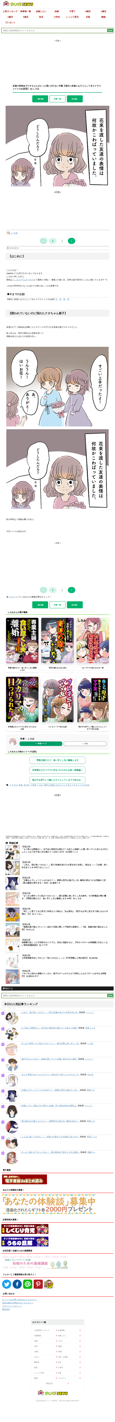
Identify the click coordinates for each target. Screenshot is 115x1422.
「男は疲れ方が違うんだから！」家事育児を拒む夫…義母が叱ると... (49, 1121)
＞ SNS (85, 743)
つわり (60, 1341)
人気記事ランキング (41, 1330)
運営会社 (6, 1309)
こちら (77, 838)
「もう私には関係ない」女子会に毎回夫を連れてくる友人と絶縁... (49, 1028)
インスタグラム (19, 279)
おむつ (36, 1357)
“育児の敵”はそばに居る (57, 668)
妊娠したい (41, 11)
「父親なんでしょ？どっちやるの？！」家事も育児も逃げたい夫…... (49, 1090)
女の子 (26, 785)
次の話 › (75, 99)
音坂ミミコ (90, 1028)
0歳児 (88, 11)
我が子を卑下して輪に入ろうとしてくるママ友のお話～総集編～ (58, 780)
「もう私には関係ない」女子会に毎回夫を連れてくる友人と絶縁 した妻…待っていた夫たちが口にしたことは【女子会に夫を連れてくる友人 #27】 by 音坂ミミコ (65, 850)
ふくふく (90, 1012)
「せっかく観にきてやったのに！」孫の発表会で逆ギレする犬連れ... (50, 1152)
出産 (36, 1346)
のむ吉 (90, 1074)
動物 (103, 17)
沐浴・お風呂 (63, 1357)
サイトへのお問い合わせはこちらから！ (19, 1299)
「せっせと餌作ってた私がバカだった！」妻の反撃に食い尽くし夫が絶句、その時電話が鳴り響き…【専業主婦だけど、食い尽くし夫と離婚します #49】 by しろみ (64, 897)
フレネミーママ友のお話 (57, 727)
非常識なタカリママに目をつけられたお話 (22, 728)
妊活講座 (61, 1330)
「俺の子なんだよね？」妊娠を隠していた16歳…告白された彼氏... (49, 1059)
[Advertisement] (57, 59)
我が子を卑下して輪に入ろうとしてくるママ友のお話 (92, 728)
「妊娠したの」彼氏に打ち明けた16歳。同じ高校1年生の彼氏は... (48, 1105)
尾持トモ (91, 1090)
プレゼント (10, 22)
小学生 (57, 17)
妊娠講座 (37, 1335)
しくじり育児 (72, 17)
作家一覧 (57, 99)
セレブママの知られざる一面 (93, 668)
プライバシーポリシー (12, 1306)
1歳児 (103, 11)
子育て (72, 11)
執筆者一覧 (25, 11)
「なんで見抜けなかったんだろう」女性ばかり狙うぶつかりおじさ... (50, 1074)
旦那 (88, 17)
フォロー (12, 597)
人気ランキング (10, 11)
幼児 (41, 17)
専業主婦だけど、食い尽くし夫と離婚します (22, 669)
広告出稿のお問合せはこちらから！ (18, 1303)
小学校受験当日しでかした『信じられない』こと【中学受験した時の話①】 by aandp (60, 958)
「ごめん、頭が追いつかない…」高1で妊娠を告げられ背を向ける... (49, 1012)
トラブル (13, 785)
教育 (36, 1367)
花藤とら (91, 1152)
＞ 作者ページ (41, 743)
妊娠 (57, 11)
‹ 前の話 (40, 99)
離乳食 (36, 1362)
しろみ (14, 232)
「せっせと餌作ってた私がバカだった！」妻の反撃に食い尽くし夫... (50, 1043)
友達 (20, 785)
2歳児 (10, 17)
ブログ (31, 279)
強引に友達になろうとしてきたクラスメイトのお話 (66, 785)
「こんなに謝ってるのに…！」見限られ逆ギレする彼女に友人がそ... (49, 1136)
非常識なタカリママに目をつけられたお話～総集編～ (57, 770)
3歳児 (25, 17)
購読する (8, 988)
